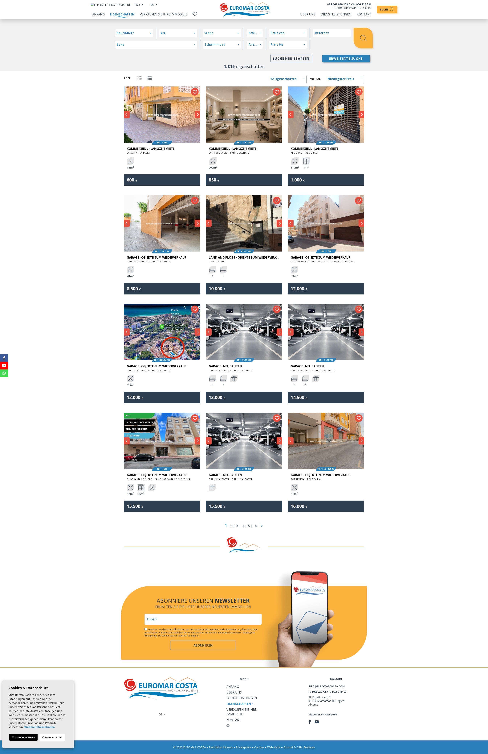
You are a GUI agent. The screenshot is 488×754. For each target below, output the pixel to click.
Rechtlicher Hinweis (221, 747)
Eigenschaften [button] (238, 704)
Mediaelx (309, 747)
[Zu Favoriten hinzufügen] (195, 92)
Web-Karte (273, 747)
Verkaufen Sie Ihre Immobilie (163, 14)
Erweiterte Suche (346, 58)
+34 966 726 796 (361, 4)
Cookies (259, 747)
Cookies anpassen (52, 737)
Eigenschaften (122, 14)
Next (197, 114)
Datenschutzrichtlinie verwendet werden (182, 632)
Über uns (307, 14)
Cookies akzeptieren (23, 737)
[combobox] (134, 33)
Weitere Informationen (39, 727)
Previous (127, 114)
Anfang (98, 14)
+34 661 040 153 (337, 4)
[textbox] (135, 33)
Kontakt (364, 14)
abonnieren (203, 645)
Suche (384, 9)
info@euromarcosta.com (352, 8)
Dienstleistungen (336, 14)
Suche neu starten (291, 58)
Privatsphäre (243, 747)
